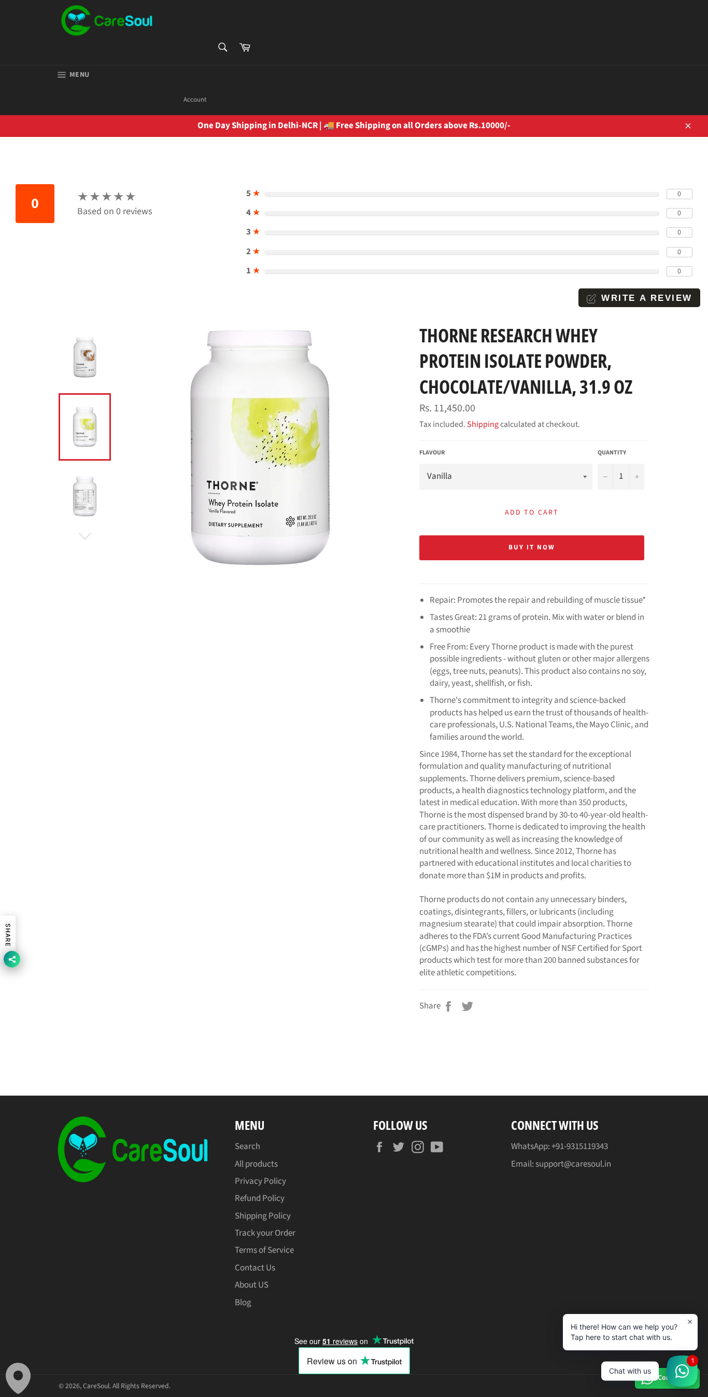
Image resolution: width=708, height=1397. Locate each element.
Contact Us (255, 1268)
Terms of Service (264, 1250)
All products (256, 1164)
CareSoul (96, 1386)
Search (247, 1146)
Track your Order (265, 1233)
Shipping (483, 424)
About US (251, 1285)
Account (194, 99)
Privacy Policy (260, 1181)
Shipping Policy (263, 1216)
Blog (243, 1302)
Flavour (432, 453)
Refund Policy (260, 1198)
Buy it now (531, 547)
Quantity (612, 453)
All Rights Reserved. (141, 1386)
